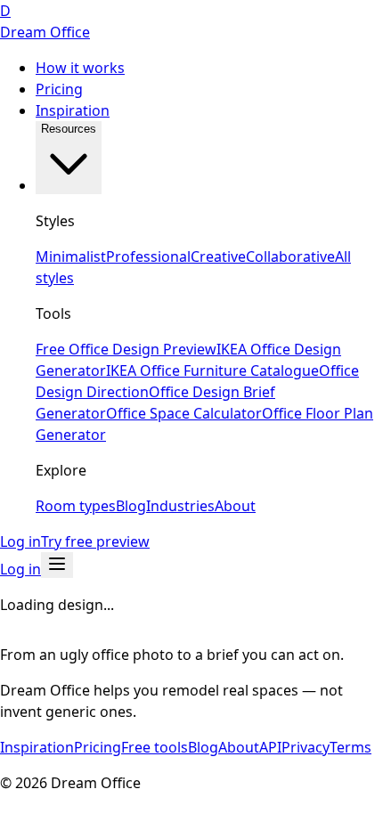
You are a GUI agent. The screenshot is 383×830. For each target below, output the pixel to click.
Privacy (305, 747)
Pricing (59, 89)
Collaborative (290, 256)
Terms (350, 747)
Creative (218, 256)
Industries (180, 506)
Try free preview (95, 541)
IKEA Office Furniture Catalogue (212, 370)
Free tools (154, 747)
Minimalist (71, 256)
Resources (68, 128)
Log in (20, 541)
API (270, 747)
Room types (76, 506)
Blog (131, 506)
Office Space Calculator (184, 413)
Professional (148, 256)
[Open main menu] (57, 565)
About (235, 506)
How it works (80, 67)
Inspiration (73, 110)
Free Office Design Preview (126, 349)
